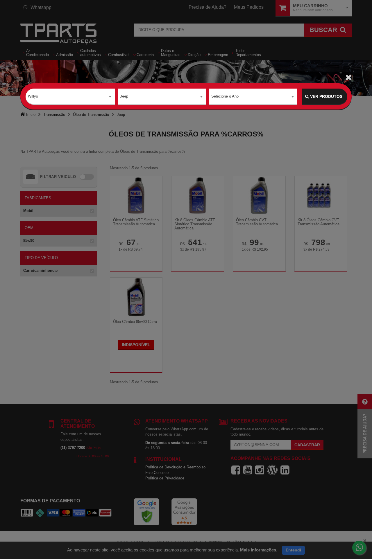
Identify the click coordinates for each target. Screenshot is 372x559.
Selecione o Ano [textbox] (225, 96)
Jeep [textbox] (124, 96)
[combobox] (70, 97)
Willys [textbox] (33, 96)
